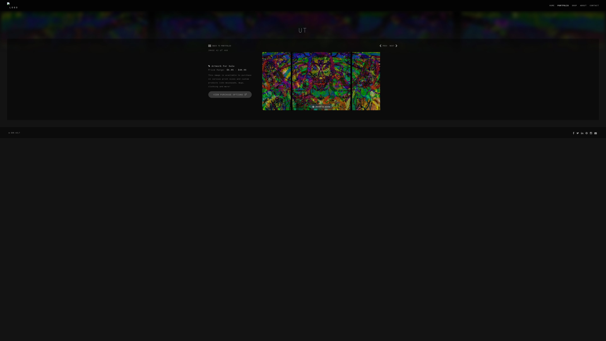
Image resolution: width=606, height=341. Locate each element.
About (583, 5)
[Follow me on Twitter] (577, 133)
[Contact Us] (595, 133)
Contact (594, 5)
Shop (574, 5)
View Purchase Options (228, 94)
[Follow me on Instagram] (591, 133)
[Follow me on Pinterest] (586, 133)
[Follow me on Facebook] (573, 133)
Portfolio (563, 5)
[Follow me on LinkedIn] (582, 133)
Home (552, 5)
